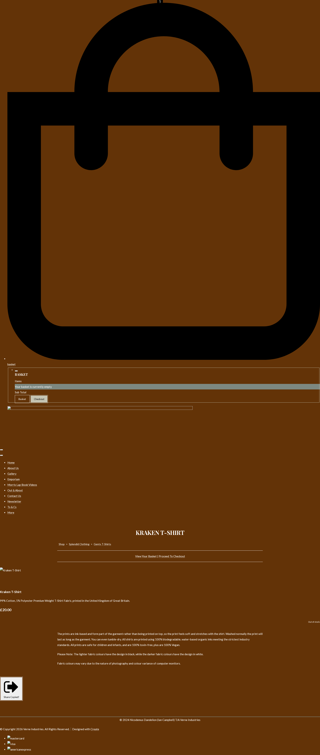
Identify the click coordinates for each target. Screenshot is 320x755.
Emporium (13, 479)
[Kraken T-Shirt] (5, 581)
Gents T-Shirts (102, 544)
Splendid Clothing (79, 544)
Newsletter (14, 501)
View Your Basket (146, 556)
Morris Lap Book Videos (22, 484)
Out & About (15, 490)
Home (11, 462)
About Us (13, 468)
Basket (22, 399)
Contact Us (14, 496)
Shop (62, 544)
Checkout (39, 399)
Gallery (11, 473)
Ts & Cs (11, 507)
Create (95, 729)
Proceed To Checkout (172, 556)
